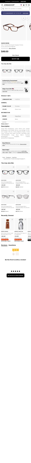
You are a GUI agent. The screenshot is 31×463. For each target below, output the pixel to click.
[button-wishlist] (26, 5)
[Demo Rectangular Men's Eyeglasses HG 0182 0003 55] (13, 167)
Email (6, 152)
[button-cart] (29, 5)
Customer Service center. (22, 152)
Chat (10, 152)
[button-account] (24, 5)
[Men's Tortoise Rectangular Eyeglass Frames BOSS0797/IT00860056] (27, 18)
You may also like (6, 64)
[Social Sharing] (23, 18)
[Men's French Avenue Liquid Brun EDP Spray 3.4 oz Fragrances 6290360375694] (12, 219)
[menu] (2, 5)
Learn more (4, 91)
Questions (12, 245)
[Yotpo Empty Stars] (4, 48)
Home (3, 157)
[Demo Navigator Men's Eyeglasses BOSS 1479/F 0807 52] (28, 167)
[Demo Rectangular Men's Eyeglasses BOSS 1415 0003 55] (28, 191)
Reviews (4, 245)
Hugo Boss (14, 157)
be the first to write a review (15, 275)
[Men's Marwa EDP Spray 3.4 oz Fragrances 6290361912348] (25, 219)
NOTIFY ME (15, 59)
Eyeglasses (8, 157)
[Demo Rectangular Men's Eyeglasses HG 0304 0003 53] (13, 191)
